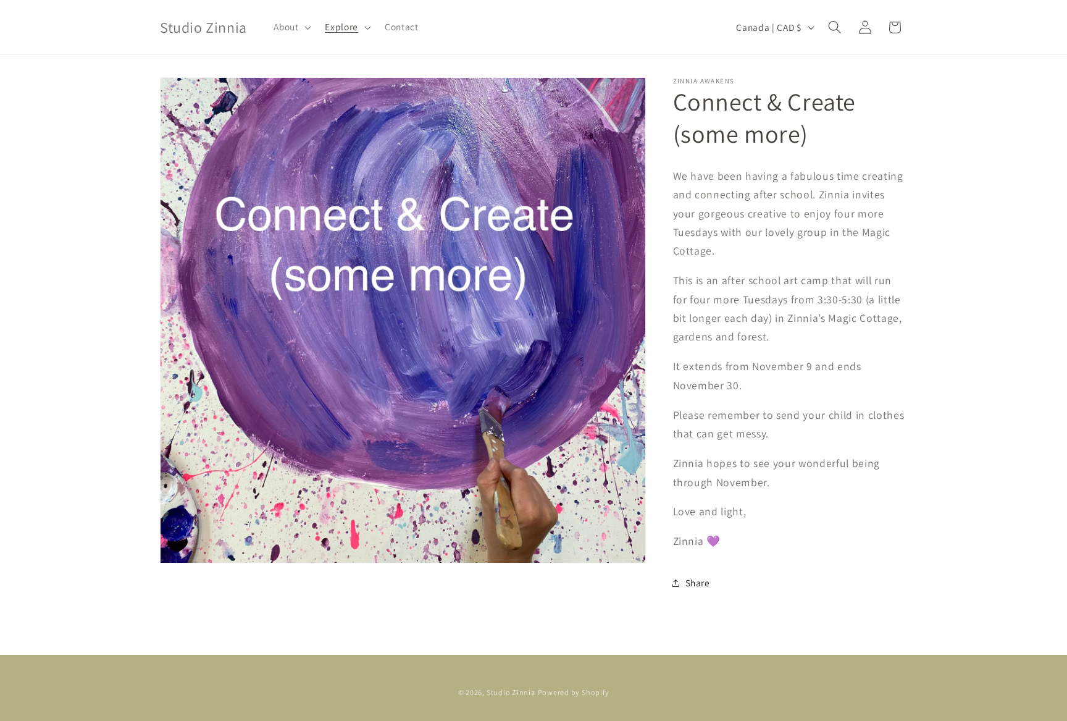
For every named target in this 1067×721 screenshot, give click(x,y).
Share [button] (697, 582)
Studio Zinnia (511, 692)
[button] (291, 27)
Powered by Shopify (573, 692)
